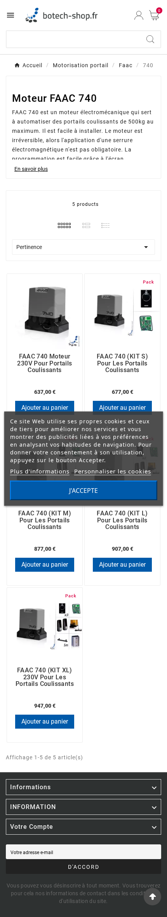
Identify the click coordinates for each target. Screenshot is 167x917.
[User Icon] (138, 15)
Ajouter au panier (44, 407)
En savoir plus (31, 169)
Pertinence (83, 247)
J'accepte (83, 490)
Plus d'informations (40, 471)
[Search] (150, 39)
